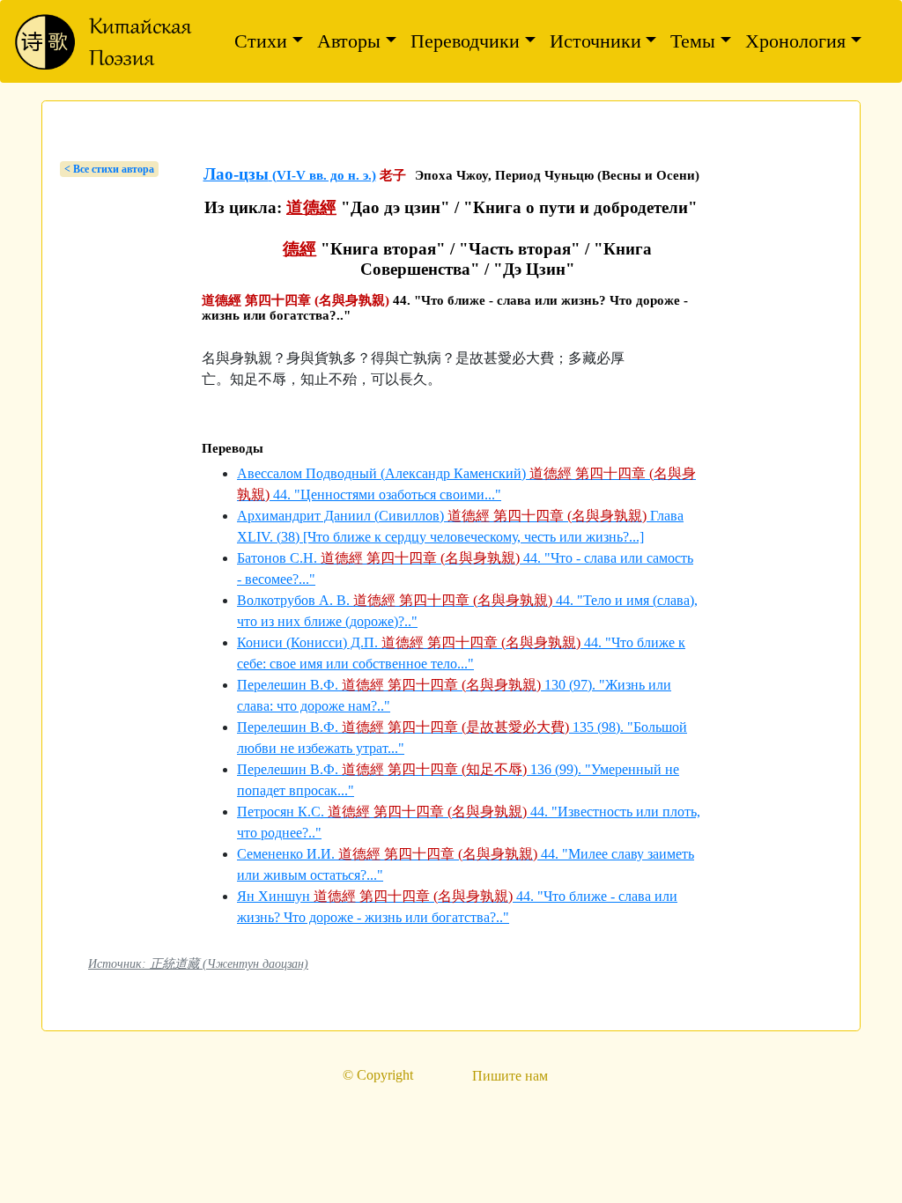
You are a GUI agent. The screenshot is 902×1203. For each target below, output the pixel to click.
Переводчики (465, 41)
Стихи (260, 41)
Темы (692, 41)
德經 (299, 249)
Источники (595, 41)
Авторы (349, 41)
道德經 (311, 207)
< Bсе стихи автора (109, 169)
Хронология (795, 41)
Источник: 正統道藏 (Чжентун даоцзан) (198, 963)
